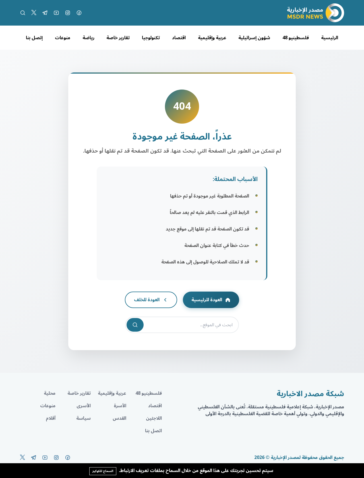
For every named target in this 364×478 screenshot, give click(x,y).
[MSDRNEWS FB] (79, 13)
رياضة (88, 37)
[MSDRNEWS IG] (68, 13)
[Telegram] (45, 13)
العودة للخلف (147, 300)
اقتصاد (179, 37)
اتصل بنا (153, 430)
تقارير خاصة (118, 37)
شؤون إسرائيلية (254, 37)
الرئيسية (329, 37)
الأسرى (83, 405)
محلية (49, 393)
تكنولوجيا (151, 37)
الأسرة (120, 405)
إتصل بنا (34, 37)
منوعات (62, 37)
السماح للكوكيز (102, 471)
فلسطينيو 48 (295, 37)
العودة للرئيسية (206, 300)
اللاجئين (154, 418)
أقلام (50, 418)
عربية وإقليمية (212, 37)
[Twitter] (33, 13)
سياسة (83, 418)
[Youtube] (56, 13)
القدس (119, 418)
